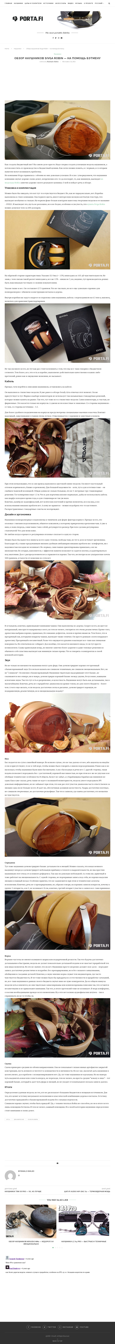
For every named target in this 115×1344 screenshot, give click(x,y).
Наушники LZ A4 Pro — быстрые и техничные (83, 1241)
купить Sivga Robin (96, 204)
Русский (98, 3)
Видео (71, 3)
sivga (8, 1119)
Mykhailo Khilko (53, 61)
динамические (19, 1119)
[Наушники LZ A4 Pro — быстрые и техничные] (84, 1221)
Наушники (18, 3)
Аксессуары (60, 3)
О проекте (88, 3)
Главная (8, 3)
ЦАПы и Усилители (33, 3)
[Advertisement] (57, 81)
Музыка (78, 3)
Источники (48, 3)
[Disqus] (57, 1283)
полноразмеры (33, 1119)
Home (7, 48)
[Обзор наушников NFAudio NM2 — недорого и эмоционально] (31, 1221)
